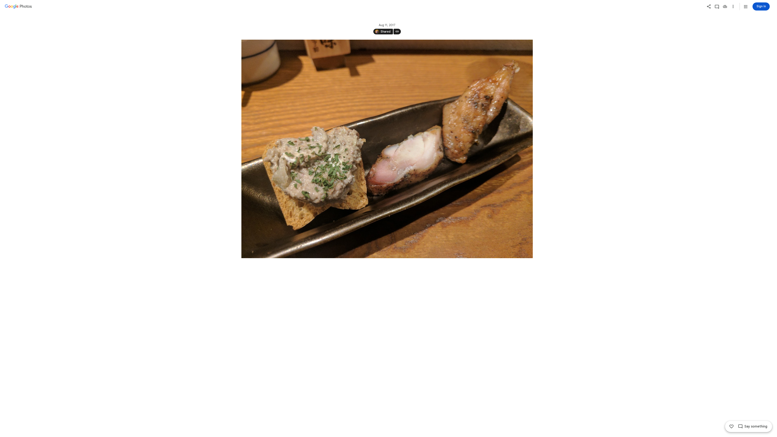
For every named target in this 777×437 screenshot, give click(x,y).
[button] (746, 7)
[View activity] (717, 6)
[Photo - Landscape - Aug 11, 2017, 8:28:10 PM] (387, 149)
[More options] (733, 6)
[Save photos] (725, 6)
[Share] (709, 6)
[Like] (731, 426)
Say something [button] (755, 426)
